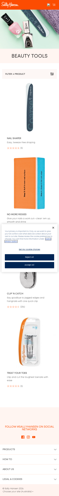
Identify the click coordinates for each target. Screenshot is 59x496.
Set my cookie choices (29, 249)
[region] (30, 248)
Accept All (29, 265)
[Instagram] (28, 436)
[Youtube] (33, 436)
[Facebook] (22, 436)
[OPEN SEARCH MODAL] (48, 4)
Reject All (29, 257)
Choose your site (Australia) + (18, 491)
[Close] (53, 227)
